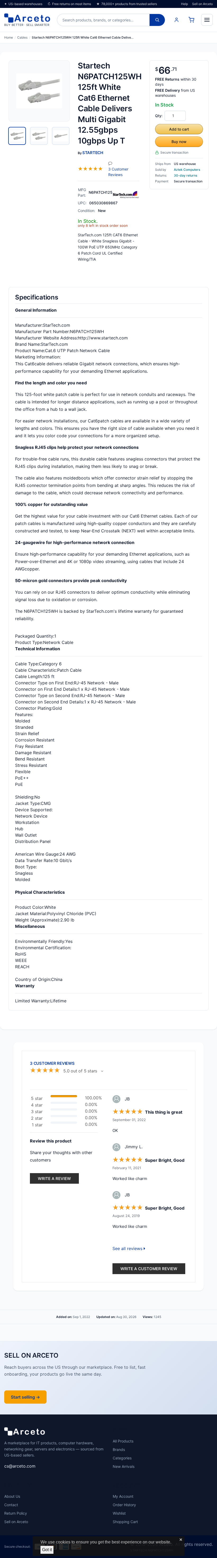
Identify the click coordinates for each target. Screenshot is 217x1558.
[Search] (157, 20)
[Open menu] (207, 20)
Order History (124, 1504)
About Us (12, 1496)
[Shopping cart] (191, 20)
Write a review (54, 1178)
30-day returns (185, 175)
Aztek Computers (187, 170)
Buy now (179, 141)
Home (8, 37)
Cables (22, 37)
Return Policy (15, 1513)
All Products (123, 1441)
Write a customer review (148, 1268)
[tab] (17, 136)
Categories (122, 1458)
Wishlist (119, 1513)
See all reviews (128, 1248)
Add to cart (179, 129)
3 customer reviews (122, 172)
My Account (123, 1496)
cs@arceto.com (19, 1466)
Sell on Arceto (202, 4)
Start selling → (25, 1397)
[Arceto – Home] (24, 1433)
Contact (11, 1504)
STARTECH (92, 152)
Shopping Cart (125, 1521)
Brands (119, 1449)
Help (184, 4)
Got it (47, 1549)
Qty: (158, 115)
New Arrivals (123, 1466)
